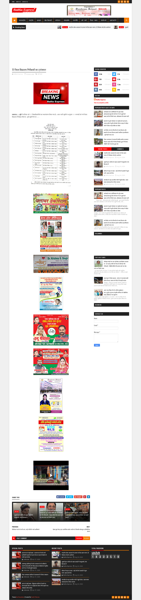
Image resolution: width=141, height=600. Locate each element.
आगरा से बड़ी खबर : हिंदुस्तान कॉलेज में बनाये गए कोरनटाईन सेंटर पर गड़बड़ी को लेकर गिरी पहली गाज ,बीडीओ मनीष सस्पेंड (35, 585)
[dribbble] (119, 597)
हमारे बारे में (113, 20)
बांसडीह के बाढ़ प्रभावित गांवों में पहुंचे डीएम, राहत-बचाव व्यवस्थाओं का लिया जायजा (116, 181)
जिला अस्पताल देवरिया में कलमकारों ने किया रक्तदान (35, 574)
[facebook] (119, 1)
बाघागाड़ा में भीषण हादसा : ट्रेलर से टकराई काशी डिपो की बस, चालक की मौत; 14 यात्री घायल (76, 514)
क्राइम (39, 20)
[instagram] (125, 1)
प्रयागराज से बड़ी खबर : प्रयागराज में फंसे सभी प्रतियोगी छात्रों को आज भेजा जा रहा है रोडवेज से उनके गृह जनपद (34, 555)
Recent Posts (102, 149)
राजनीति (75, 20)
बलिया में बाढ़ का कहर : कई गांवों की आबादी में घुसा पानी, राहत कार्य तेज (116, 172)
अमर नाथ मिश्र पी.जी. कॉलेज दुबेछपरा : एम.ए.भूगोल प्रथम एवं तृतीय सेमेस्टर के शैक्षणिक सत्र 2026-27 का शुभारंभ (116, 292)
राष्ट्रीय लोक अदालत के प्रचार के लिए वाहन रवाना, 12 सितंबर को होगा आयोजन (74, 27)
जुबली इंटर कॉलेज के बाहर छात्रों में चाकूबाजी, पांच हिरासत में (23, 516)
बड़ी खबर (106, 27)
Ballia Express (101, 100)
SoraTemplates (20, 597)
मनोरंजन (57, 20)
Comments (120, 149)
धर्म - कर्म (84, 20)
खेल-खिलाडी (48, 20)
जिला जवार (49, 27)
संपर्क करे (103, 20)
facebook (79, 538)
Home (13, 2)
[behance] (128, 1)
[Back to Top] (128, 597)
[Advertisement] (70, 47)
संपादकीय (66, 20)
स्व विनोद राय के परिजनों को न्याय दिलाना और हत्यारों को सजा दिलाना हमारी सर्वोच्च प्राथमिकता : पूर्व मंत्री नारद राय (116, 132)
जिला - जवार (93, 20)
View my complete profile (101, 102)
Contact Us (25, 2)
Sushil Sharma (35, 597)
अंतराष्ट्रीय (22, 20)
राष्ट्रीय (31, 20)
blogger (86, 538)
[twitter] (122, 1)
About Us (18, 2)
